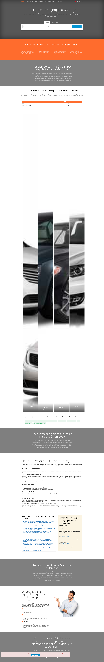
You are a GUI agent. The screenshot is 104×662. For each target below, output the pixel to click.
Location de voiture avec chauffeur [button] (40, 1)
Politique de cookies (45, 653)
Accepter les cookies (35, 655)
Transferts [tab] (47, 22)
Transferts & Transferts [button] (29, 1)
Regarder (77, 26)
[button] (75, 1)
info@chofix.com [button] (59, 1)
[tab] (39, 521)
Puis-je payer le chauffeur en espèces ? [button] (31, 552)
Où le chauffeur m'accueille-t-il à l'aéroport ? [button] (32, 550)
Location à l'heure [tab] (55, 22)
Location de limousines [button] (51, 1)
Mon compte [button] (81, 1)
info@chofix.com (64, 528)
